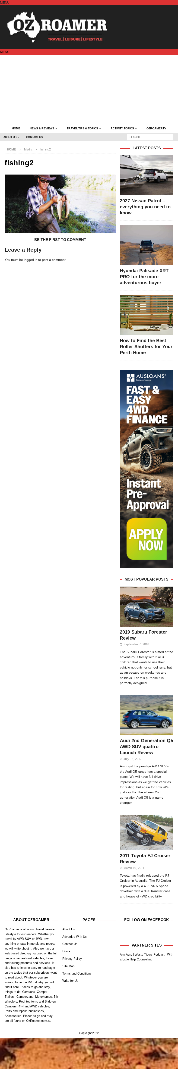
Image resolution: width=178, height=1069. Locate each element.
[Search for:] (150, 137)
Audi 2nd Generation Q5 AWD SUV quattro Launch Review (146, 746)
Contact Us (34, 137)
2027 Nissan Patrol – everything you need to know (145, 206)
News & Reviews (42, 128)
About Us (9, 137)
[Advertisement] (89, 89)
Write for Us (70, 980)
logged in (30, 260)
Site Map (68, 966)
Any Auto (126, 954)
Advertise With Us (74, 936)
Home (16, 128)
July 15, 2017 (133, 759)
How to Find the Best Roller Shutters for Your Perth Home (146, 346)
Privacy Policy (72, 958)
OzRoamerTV (156, 128)
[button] (5, 2)
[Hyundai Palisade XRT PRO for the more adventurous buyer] (146, 245)
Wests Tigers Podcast (150, 954)
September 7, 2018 (136, 644)
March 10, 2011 (134, 868)
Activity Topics (122, 128)
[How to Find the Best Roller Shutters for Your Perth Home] (146, 315)
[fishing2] (60, 230)
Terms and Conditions (77, 973)
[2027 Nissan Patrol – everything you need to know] (146, 175)
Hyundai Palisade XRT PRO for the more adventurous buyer (144, 276)
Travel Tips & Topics (82, 128)
